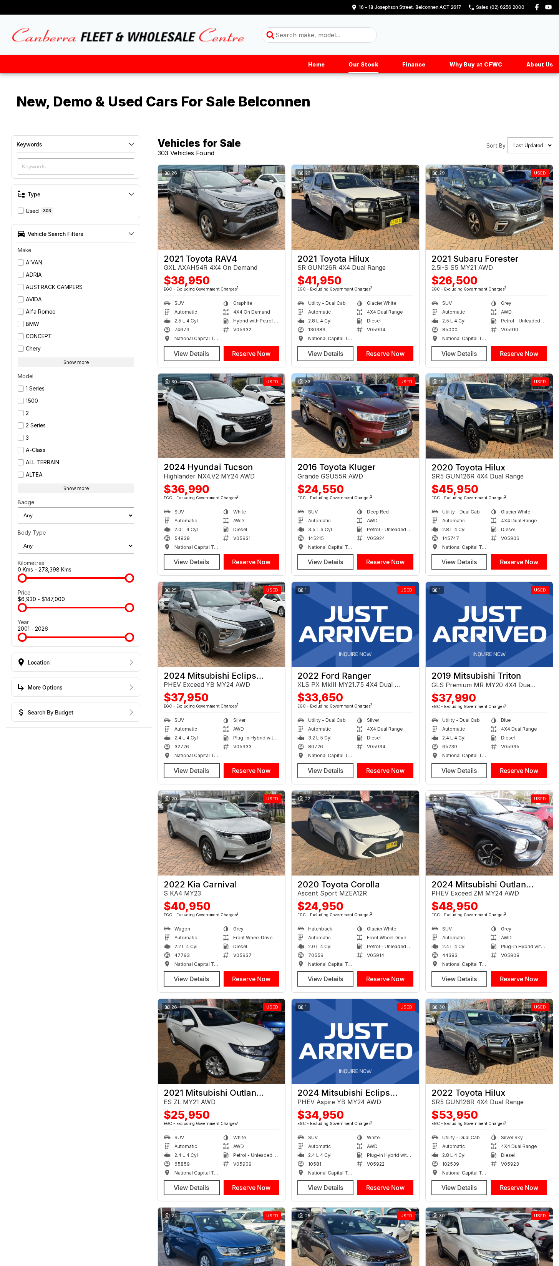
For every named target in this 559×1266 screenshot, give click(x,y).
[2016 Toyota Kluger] (355, 416)
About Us (539, 64)
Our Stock (363, 64)
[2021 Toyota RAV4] (221, 207)
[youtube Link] (548, 7)
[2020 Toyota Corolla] (355, 833)
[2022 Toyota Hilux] (489, 1041)
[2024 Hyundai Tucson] (221, 416)
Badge (26, 502)
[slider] (22, 578)
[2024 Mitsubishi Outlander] (489, 833)
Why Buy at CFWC (476, 64)
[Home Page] (128, 34)
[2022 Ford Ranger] (355, 624)
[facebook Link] (537, 7)
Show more (76, 362)
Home (316, 64)
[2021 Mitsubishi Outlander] (221, 1041)
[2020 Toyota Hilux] (489, 416)
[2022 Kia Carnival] (221, 833)
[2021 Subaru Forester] (489, 207)
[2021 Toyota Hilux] (355, 207)
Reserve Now (251, 353)
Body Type (32, 532)
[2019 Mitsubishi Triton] (489, 624)
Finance (414, 64)
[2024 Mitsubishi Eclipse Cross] (221, 624)
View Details (191, 353)
